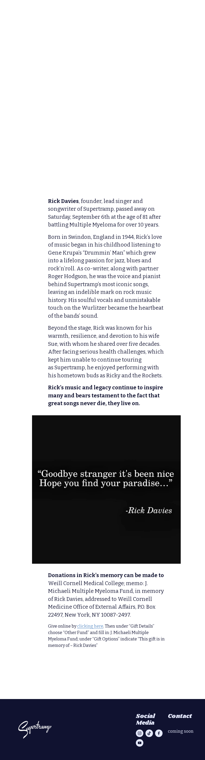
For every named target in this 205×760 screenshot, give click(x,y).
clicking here (90, 626)
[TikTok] (149, 733)
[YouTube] (139, 743)
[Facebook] (159, 733)
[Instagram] (139, 733)
